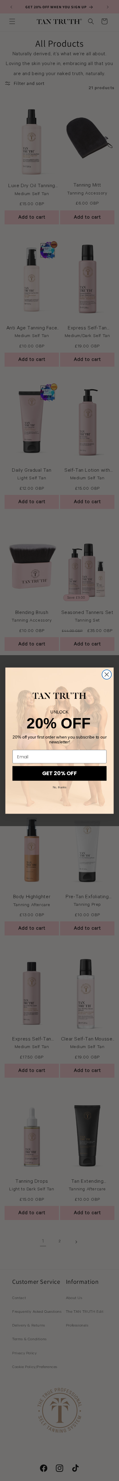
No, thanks (59, 787)
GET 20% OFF (59, 773)
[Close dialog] (106, 674)
